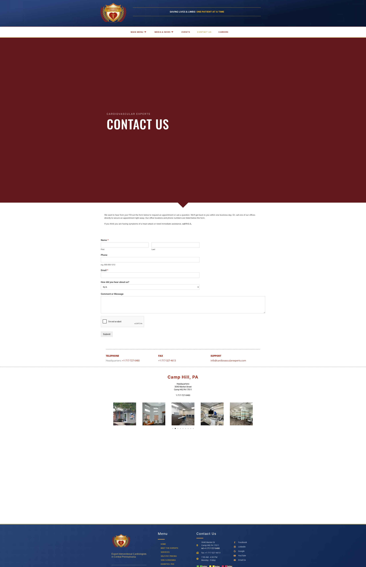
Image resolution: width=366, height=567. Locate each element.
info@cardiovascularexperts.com (228, 360)
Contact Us (204, 32)
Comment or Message (112, 294)
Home (163, 544)
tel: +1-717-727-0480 (210, 548)
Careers (223, 32)
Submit (106, 334)
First (102, 249)
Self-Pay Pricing (169, 556)
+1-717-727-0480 (131, 360)
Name (105, 240)
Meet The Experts (169, 548)
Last (153, 249)
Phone (104, 255)
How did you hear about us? (115, 282)
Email (104, 270)
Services (165, 552)
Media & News (163, 32)
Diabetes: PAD (167, 564)
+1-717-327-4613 (167, 360)
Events (186, 32)
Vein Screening (168, 560)
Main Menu (137, 32)
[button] (113, 414)
